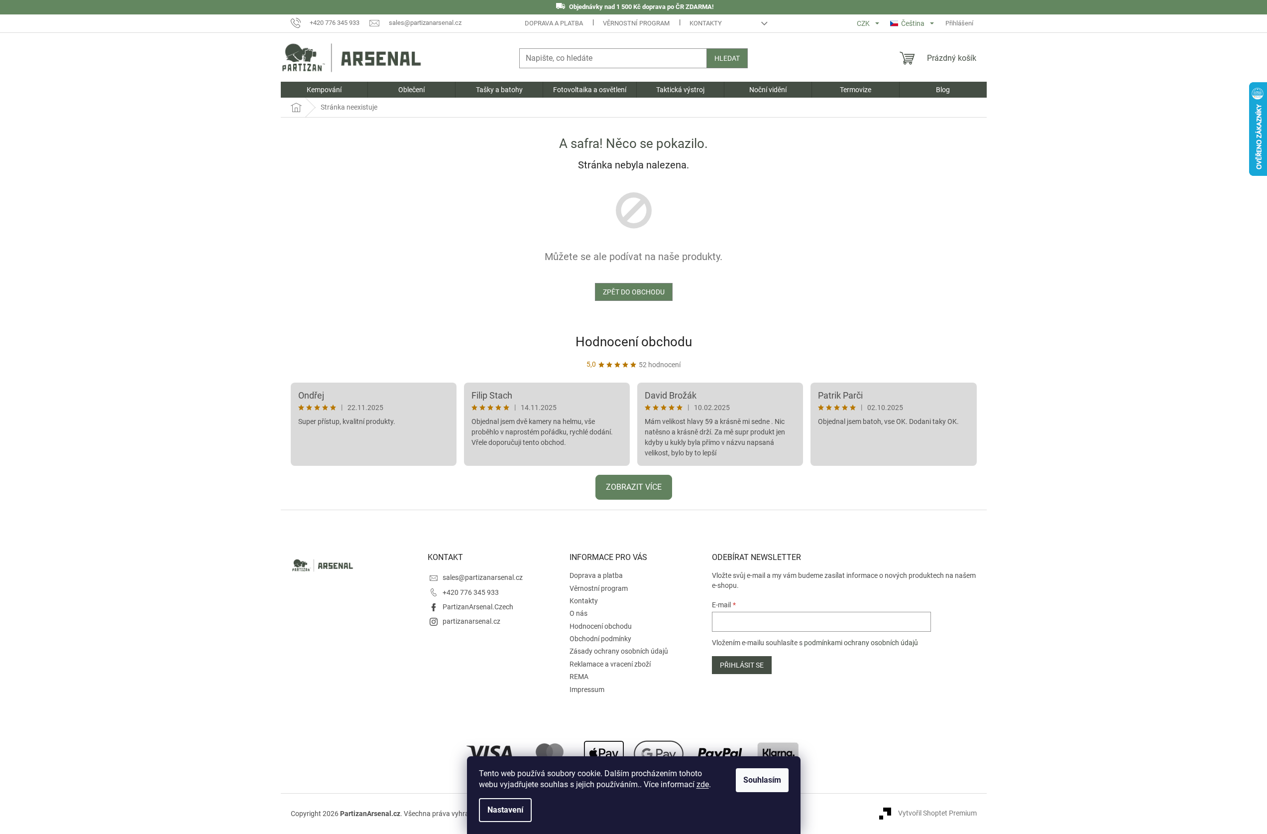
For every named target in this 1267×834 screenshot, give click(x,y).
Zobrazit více (634, 487)
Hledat (727, 58)
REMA (579, 677)
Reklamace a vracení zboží (610, 664)
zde (702, 784)
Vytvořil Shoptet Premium (937, 813)
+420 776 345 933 (471, 592)
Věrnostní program (636, 23)
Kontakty (706, 23)
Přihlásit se (742, 665)
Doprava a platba (554, 23)
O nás (578, 613)
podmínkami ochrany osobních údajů (861, 643)
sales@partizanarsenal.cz (483, 577)
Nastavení (505, 810)
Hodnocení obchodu (634, 341)
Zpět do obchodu (634, 292)
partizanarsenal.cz (471, 621)
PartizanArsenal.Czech (478, 607)
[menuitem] (324, 90)
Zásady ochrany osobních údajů (619, 651)
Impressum (587, 690)
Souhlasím (762, 780)
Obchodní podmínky (600, 639)
